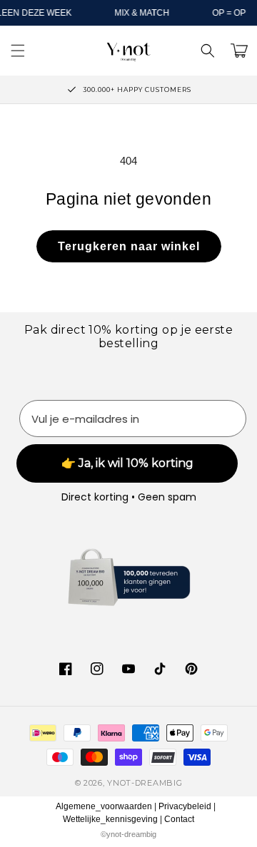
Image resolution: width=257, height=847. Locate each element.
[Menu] (18, 50)
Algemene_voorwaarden (104, 806)
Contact (179, 819)
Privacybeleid (184, 806)
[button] (207, 50)
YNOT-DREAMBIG (144, 783)
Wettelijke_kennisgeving (110, 819)
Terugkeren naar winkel (129, 246)
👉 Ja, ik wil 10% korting (127, 463)
